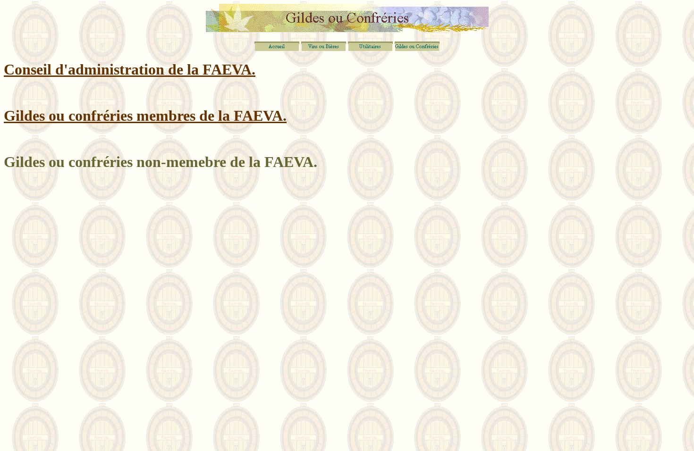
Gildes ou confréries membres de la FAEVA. (145, 115)
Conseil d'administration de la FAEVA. (129, 69)
